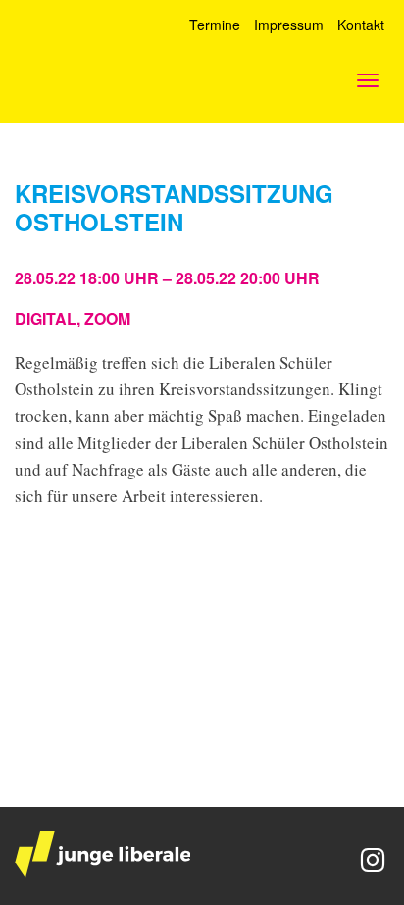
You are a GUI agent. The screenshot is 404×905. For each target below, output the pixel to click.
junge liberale (102, 854)
